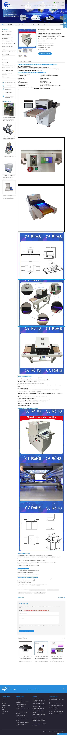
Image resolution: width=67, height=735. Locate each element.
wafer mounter (19, 699)
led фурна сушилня (20, 706)
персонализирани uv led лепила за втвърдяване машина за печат (36, 610)
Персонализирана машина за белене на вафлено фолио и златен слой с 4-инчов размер (9, 117)
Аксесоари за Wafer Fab (7, 46)
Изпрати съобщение (25, 631)
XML (3, 713)
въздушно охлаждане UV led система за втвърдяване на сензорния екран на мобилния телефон (38, 710)
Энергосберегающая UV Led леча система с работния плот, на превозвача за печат (39, 700)
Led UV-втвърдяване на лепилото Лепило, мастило (23, 709)
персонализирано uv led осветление (37, 590)
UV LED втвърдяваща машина (8, 43)
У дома (23, 5)
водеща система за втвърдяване (22, 722)
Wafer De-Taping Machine (7, 41)
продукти (35, 5)
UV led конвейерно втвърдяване (25, 592)
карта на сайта (5, 711)
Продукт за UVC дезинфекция (8, 67)
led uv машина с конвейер (53, 590)
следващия (60, 597)
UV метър (4, 57)
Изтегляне (61, 5)
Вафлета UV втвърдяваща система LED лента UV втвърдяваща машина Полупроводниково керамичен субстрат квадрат (9, 195)
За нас (29, 5)
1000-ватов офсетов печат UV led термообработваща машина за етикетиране (57, 657)
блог (3, 709)
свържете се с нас (6, 705)
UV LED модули (5, 54)
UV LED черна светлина (7, 70)
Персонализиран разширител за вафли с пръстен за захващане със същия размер (9, 156)
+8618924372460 (59, 713)
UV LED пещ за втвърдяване (8, 51)
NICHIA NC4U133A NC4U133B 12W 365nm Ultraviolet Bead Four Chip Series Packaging (39, 705)
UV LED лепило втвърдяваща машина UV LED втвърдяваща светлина (39, 720)
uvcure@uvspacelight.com (9, 82)
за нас (3, 701)
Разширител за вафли (7, 31)
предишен (21, 597)
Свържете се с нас (51, 5)
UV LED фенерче (5, 59)
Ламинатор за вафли (6, 34)
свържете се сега (44, 53)
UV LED (3, 49)
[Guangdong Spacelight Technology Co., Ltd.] (6, 4)
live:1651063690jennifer (9, 85)
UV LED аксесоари (6, 77)
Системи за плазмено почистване (7, 73)
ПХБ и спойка (5, 62)
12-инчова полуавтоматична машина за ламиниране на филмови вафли (9, 137)
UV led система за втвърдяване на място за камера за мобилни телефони (39, 716)
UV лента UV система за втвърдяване (7, 37)
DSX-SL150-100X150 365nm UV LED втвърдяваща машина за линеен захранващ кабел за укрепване (25, 657)
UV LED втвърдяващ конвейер (14, 24)
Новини (42, 5)
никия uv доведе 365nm (21, 704)
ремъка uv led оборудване (39, 592)
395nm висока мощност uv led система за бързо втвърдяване (41, 657)
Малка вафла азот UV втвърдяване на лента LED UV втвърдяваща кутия (9, 176)
